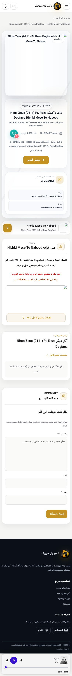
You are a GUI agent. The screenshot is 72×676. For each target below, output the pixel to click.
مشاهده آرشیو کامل (58, 355)
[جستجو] (13, 6)
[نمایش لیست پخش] (64, 660)
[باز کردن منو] (66, 6)
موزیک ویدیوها (63, 598)
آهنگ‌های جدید (63, 588)
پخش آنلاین (33, 160)
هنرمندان (66, 604)
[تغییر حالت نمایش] (5, 6)
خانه (68, 18)
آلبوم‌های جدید (63, 593)
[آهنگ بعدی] (20, 660)
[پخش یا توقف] (13, 660)
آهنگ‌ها (59, 18)
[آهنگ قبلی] (6, 660)
